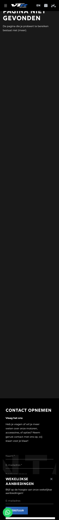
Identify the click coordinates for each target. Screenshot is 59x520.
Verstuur (17, 510)
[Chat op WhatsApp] (8, 512)
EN (38, 6)
